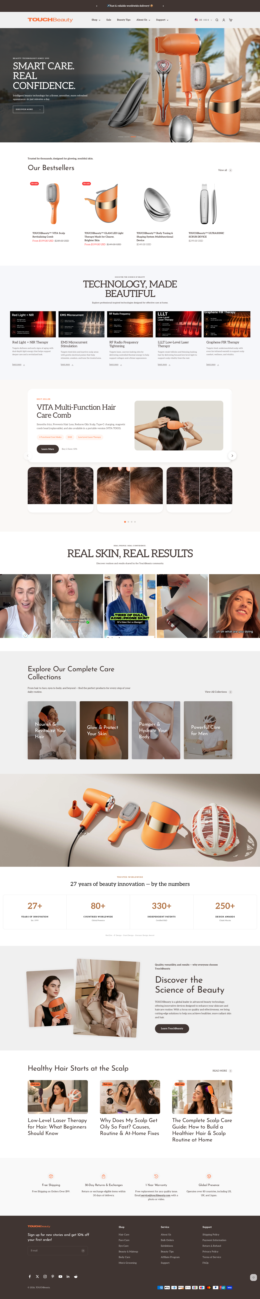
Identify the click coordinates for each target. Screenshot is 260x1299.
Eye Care (123, 1246)
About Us (141, 19)
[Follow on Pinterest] (53, 1276)
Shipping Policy (211, 1234)
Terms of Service (212, 1257)
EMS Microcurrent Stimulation (74, 344)
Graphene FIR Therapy (222, 342)
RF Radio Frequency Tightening (123, 344)
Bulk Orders (167, 1240)
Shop (94, 19)
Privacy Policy (210, 1251)
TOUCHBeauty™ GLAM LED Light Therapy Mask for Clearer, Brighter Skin (104, 237)
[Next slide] (232, 455)
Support (160, 19)
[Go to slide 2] (127, 137)
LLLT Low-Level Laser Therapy (173, 344)
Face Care (124, 1240)
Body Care (124, 1257)
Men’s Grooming (128, 1263)
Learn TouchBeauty (172, 1028)
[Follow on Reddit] (76, 1276)
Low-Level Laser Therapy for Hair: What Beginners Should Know (57, 1127)
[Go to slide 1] (120, 137)
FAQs (206, 1263)
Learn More (48, 449)
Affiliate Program (170, 1257)
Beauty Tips (123, 19)
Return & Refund (212, 1246)
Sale (108, 19)
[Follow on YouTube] (60, 1276)
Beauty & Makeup (128, 1251)
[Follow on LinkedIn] (68, 1276)
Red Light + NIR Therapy (30, 342)
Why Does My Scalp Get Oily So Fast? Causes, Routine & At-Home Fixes (129, 1127)
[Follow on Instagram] (45, 1276)
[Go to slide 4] (139, 137)
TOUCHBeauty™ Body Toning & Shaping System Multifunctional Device (155, 237)
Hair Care (124, 1234)
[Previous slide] (27, 455)
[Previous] (96, 6)
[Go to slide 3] (133, 137)
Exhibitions (167, 1246)
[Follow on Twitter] (37, 1276)
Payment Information (214, 1240)
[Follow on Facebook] (30, 1276)
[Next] (163, 6)
